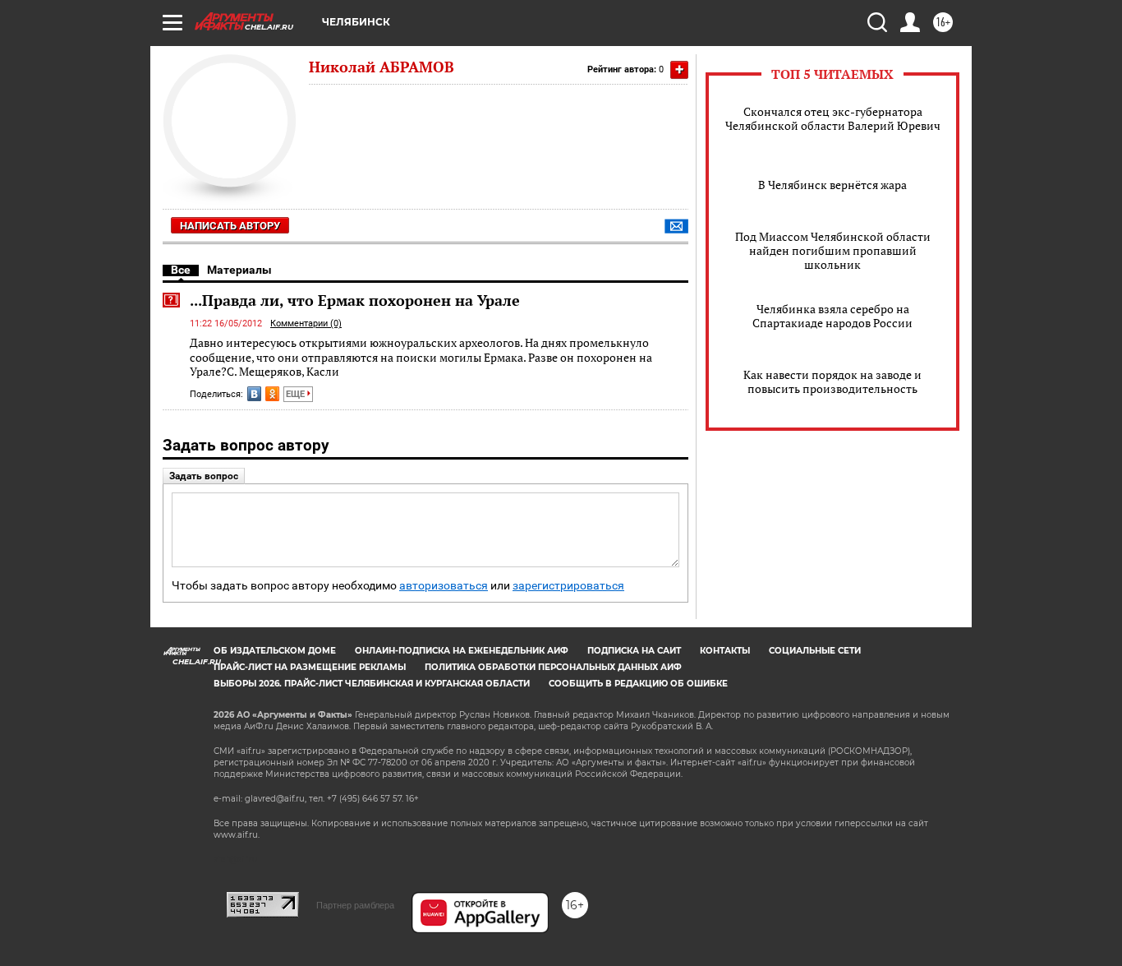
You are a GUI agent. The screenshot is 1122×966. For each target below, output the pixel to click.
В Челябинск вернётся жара (832, 185)
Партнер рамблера (355, 905)
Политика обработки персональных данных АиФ (553, 667)
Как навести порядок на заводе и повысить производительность (832, 381)
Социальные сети (815, 650)
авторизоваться (443, 586)
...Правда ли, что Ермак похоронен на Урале (355, 300)
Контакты (725, 650)
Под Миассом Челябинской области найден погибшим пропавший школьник (833, 250)
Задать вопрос (203, 476)
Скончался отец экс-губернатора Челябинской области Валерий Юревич (832, 118)
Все (181, 269)
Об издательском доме (275, 650)
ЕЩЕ (296, 394)
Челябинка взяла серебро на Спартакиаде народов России (832, 316)
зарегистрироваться (568, 586)
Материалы (239, 269)
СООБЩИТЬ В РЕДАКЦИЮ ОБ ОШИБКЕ (638, 683)
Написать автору (230, 226)
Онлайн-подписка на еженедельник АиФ (461, 650)
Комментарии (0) (306, 323)
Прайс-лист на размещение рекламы (310, 667)
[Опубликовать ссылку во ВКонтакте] (254, 393)
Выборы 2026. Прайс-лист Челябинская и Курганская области (372, 683)
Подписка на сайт (634, 650)
